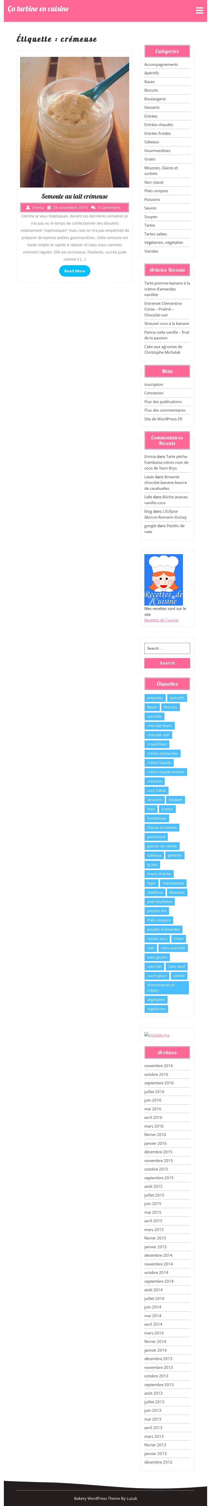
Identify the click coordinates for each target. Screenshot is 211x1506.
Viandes (151, 251)
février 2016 (155, 1134)
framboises (156, 818)
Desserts (152, 107)
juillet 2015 (154, 1195)
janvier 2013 (155, 1453)
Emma (150, 456)
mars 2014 (154, 1332)
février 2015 (155, 1238)
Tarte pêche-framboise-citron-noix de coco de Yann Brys (166, 462)
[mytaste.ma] (156, 1034)
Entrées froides (157, 133)
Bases (149, 81)
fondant (175, 799)
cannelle (154, 716)
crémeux (154, 781)
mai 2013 (152, 1419)
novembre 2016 (158, 1065)
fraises (167, 809)
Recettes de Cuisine (161, 620)
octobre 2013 (156, 1375)
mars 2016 (154, 1126)
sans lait (154, 966)
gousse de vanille (162, 846)
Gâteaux (151, 141)
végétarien (156, 1008)
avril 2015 (153, 1220)
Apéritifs (151, 72)
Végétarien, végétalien (163, 242)
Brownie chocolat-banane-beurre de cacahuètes (165, 482)
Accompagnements (161, 64)
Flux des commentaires (165, 410)
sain (150, 947)
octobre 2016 (156, 1074)
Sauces (150, 207)
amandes (155, 697)
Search (167, 663)
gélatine (175, 855)
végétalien (156, 999)
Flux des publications (163, 401)
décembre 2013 (158, 1358)
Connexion (153, 392)
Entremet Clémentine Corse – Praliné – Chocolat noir (163, 309)
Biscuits (151, 90)
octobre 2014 (156, 1272)
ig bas (152, 864)
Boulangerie (155, 98)
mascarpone (173, 883)
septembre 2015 (159, 1177)
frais (151, 809)
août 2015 (153, 1186)
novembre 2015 (158, 1160)
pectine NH (156, 910)
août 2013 (153, 1393)
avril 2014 (153, 1324)
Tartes (149, 225)
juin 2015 (152, 1203)
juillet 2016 (154, 1091)
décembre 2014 (158, 1255)
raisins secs (157, 938)
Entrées (150, 116)
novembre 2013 (158, 1367)
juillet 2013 (154, 1401)
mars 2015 (154, 1229)
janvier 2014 (155, 1350)
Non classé (153, 182)
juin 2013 (152, 1410)
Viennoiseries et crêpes (161, 987)
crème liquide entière (165, 771)
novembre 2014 (158, 1263)
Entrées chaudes (158, 124)
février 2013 (155, 1444)
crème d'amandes (162, 753)
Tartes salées (155, 233)
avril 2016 (153, 1117)
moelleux (155, 892)
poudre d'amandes (163, 929)
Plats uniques (156, 190)
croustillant (157, 744)
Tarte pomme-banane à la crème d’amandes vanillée (167, 288)
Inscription (153, 384)
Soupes (150, 216)
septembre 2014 (159, 1281)
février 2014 (155, 1341)
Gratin (149, 159)
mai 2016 (152, 1108)
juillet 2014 (154, 1298)
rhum (178, 938)
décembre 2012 (158, 1462)
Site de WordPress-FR (163, 418)
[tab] (199, 10)
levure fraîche (159, 873)
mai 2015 (152, 1212)
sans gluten (157, 957)
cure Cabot (156, 790)
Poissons (152, 199)
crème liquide (159, 762)
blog (148, 511)
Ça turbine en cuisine (38, 8)
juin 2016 (152, 1100)
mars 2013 (154, 1436)
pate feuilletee (159, 901)
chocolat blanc (159, 725)
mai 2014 (152, 1315)
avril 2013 (153, 1427)
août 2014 (153, 1289)
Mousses (177, 892)
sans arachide (173, 947)
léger (151, 883)
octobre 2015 (156, 1169)
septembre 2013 (159, 1384)
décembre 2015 (158, 1151)
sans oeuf (176, 966)
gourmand (156, 836)
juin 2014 (152, 1306)
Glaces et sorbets (162, 827)
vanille (179, 975)
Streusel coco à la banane (166, 323)
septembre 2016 (159, 1082)
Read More (74, 270)
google (150, 525)
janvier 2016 (155, 1143)
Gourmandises (157, 150)
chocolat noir (158, 734)
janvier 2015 (155, 1246)
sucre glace (157, 975)
